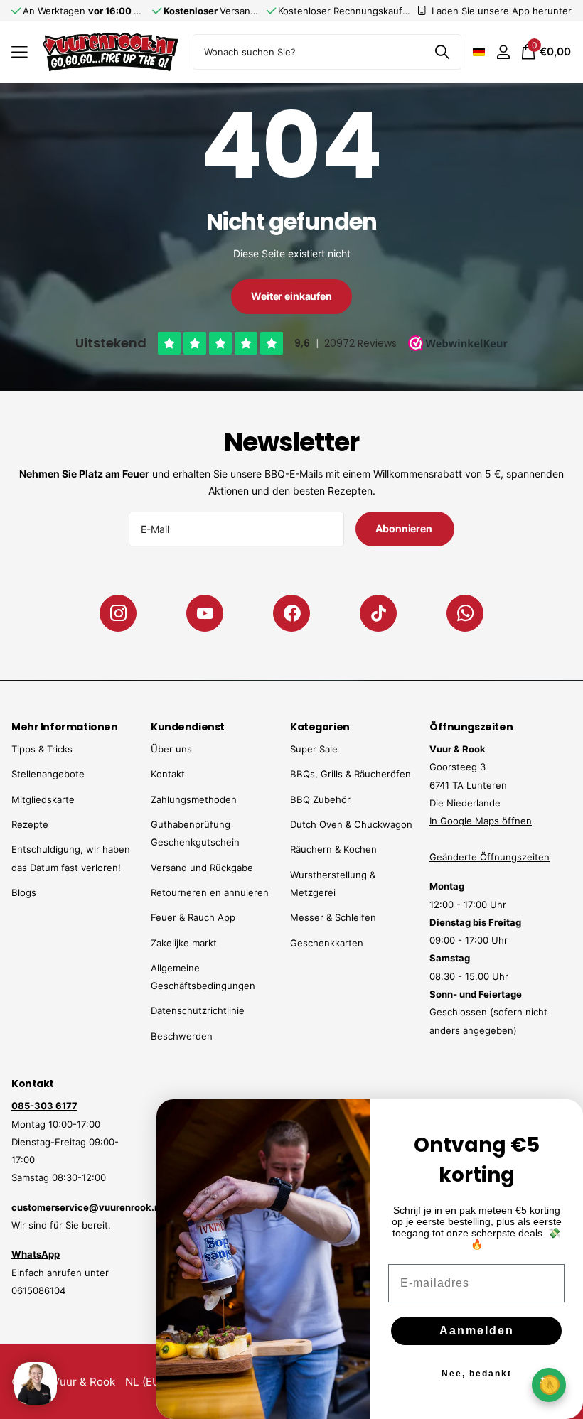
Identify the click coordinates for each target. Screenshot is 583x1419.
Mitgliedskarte (43, 799)
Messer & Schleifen (333, 917)
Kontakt (168, 773)
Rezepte (29, 824)
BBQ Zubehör (320, 799)
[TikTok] (378, 613)
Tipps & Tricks (42, 749)
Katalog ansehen (19, 52)
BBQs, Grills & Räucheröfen (350, 773)
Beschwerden (182, 1036)
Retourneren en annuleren (210, 892)
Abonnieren (404, 528)
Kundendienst (188, 727)
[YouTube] (204, 613)
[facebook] (291, 613)
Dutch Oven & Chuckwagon (351, 824)
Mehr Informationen (64, 727)
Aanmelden (476, 1330)
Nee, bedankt (477, 1373)
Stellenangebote (48, 773)
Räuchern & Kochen (333, 849)
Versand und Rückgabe (202, 867)
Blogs (23, 892)
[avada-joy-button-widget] (549, 1384)
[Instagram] (118, 613)
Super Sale (314, 749)
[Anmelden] (503, 52)
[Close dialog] (563, 1119)
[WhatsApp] (464, 613)
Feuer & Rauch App (193, 917)
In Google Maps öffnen (480, 820)
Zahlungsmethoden (194, 799)
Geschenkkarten (326, 943)
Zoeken (441, 52)
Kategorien (320, 727)
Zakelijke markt (184, 943)
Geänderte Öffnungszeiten (489, 857)
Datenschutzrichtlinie (198, 1010)
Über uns (171, 749)
